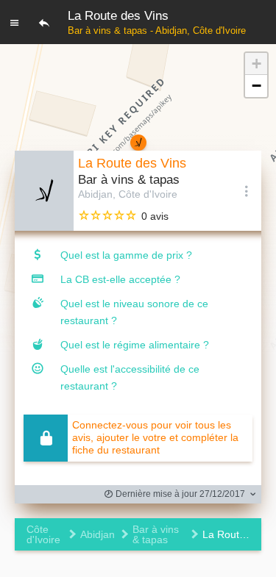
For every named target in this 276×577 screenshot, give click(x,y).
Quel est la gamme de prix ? (126, 255)
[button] (256, 64)
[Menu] (14, 22)
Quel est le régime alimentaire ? (134, 345)
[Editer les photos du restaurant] (44, 191)
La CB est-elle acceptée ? (120, 279)
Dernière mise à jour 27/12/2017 (179, 494)
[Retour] (44, 22)
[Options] (246, 190)
